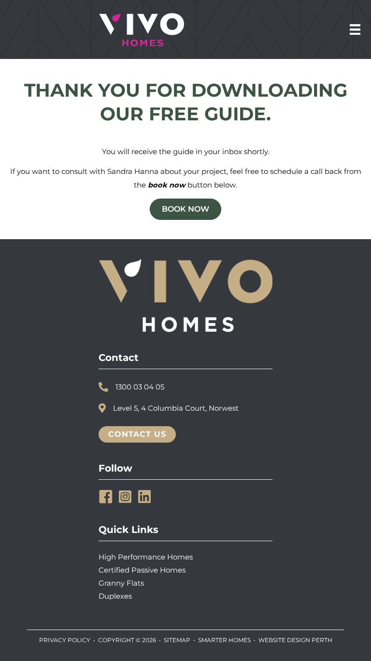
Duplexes (115, 596)
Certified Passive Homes (142, 570)
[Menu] (355, 29)
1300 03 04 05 (139, 387)
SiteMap (177, 640)
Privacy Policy (64, 640)
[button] (106, 496)
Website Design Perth (295, 640)
